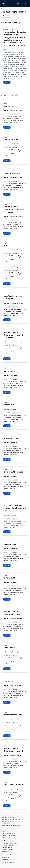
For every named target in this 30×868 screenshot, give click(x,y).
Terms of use (5, 857)
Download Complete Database (11, 825)
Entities (4, 9)
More (5, 82)
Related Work (6, 823)
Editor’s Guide (6, 837)
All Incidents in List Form (9, 843)
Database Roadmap (7, 821)
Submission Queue (7, 847)
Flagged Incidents (7, 845)
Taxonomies (5, 851)
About (3, 831)
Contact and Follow (7, 833)
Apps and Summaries (8, 835)
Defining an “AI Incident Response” (12, 819)
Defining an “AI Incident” (9, 817)
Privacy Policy (6, 859)
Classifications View (8, 849)
